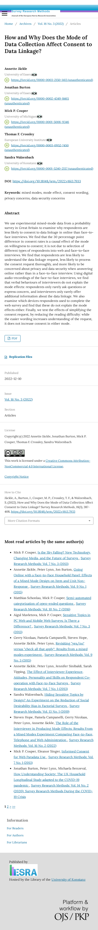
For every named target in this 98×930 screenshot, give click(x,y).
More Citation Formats (24, 521)
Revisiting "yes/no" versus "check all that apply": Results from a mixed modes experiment (51, 649)
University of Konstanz (68, 879)
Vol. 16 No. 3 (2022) (51, 24)
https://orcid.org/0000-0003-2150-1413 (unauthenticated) (52, 80)
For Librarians (17, 842)
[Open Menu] (4, 13)
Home (9, 24)
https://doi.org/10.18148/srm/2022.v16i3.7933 (47, 181)
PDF (14, 338)
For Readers (15, 828)
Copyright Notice (17, 477)
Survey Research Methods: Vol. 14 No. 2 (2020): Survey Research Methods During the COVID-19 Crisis (53, 791)
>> (13, 807)
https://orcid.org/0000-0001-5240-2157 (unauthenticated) (52, 168)
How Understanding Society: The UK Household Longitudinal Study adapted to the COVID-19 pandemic (49, 779)
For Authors (15, 835)
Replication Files (20, 357)
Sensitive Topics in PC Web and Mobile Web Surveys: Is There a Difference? (52, 620)
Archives (25, 24)
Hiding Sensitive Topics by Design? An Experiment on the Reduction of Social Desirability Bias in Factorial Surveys (51, 700)
